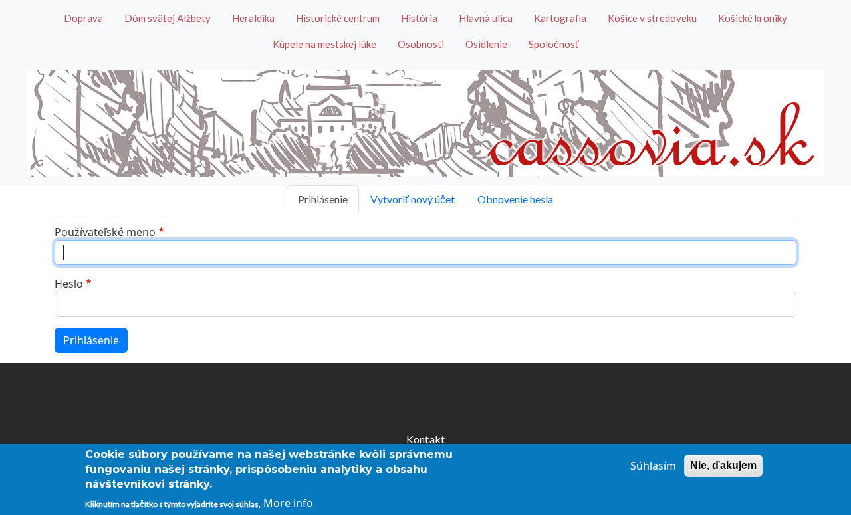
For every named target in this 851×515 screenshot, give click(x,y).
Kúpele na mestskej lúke (324, 44)
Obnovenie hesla (515, 199)
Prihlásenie (323, 199)
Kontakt (425, 439)
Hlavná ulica (486, 18)
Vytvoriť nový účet (412, 199)
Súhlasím (653, 466)
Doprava (83, 18)
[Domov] (425, 123)
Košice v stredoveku (652, 18)
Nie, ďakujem (723, 465)
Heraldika (253, 18)
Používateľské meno (105, 232)
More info (288, 503)
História (419, 18)
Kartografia (560, 18)
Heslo (69, 283)
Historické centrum (338, 18)
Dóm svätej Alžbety (167, 18)
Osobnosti (421, 44)
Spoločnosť (554, 44)
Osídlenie (486, 44)
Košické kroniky (752, 18)
